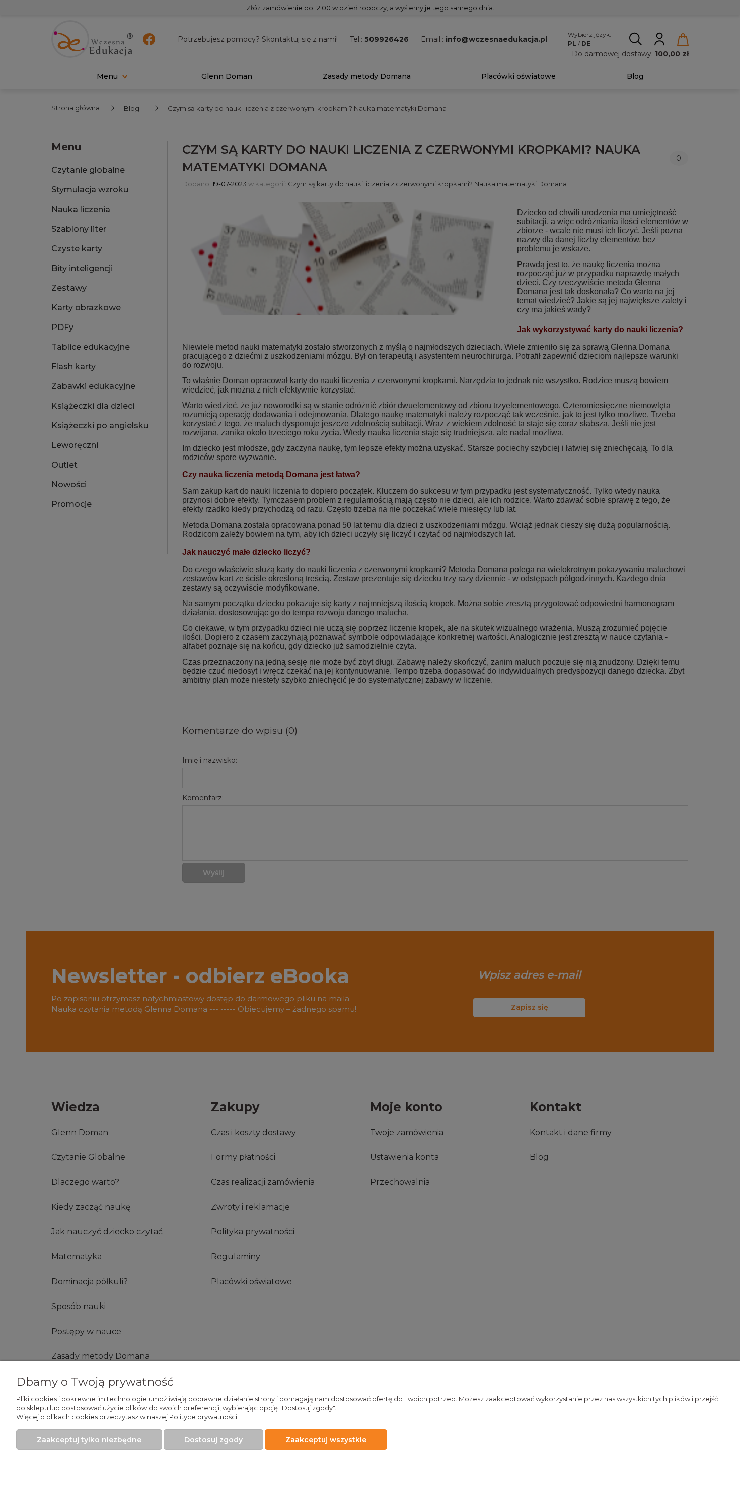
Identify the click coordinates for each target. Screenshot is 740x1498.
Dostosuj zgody (213, 1439)
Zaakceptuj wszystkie (325, 1439)
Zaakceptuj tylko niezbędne (89, 1439)
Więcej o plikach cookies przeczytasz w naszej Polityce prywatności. (127, 1417)
